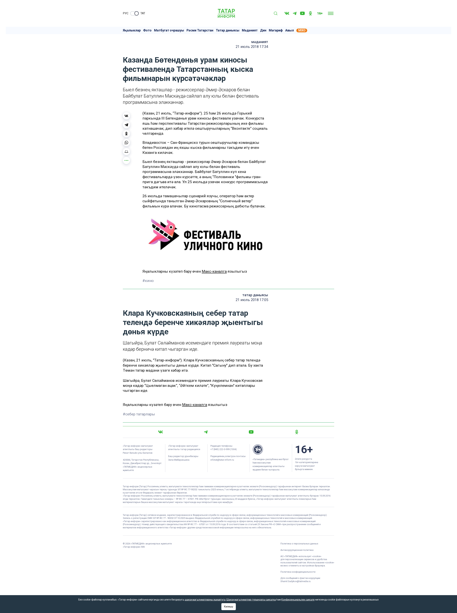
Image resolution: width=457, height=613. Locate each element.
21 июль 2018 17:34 (252, 46)
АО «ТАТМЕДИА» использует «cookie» (300, 556)
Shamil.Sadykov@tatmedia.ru (295, 581)
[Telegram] (294, 13)
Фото (147, 30)
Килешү (228, 606)
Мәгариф (276, 30)
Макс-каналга (214, 271)
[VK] (287, 13)
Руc (125, 13)
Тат (142, 13)
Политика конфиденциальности (297, 571)
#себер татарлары (139, 414)
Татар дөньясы (227, 30)
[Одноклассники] (126, 133)
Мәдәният (250, 30)
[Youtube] (302, 13)
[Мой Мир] (126, 151)
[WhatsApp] (126, 142)
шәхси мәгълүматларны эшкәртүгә (205, 599)
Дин (263, 30)
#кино (148, 281)
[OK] (310, 13)
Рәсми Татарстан (200, 30)
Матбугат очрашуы (169, 30)
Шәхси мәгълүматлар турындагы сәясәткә (251, 599)
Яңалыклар (132, 30)
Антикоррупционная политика (296, 550)
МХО (301, 30)
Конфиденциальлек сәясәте (298, 599)
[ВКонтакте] (126, 115)
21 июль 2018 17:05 (252, 300)
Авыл (289, 30)
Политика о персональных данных (299, 543)
